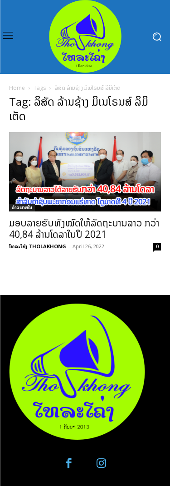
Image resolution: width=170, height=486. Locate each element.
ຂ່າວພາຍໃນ (22, 207)
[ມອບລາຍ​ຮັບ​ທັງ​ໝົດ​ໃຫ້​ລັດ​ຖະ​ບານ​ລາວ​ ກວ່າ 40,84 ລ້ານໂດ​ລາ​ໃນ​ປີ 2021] (85, 171)
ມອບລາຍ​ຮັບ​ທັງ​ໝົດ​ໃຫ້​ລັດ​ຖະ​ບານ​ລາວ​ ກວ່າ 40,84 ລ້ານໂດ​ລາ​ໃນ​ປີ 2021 (84, 228)
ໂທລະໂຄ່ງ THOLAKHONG (37, 246)
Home (17, 88)
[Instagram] (101, 463)
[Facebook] (68, 463)
